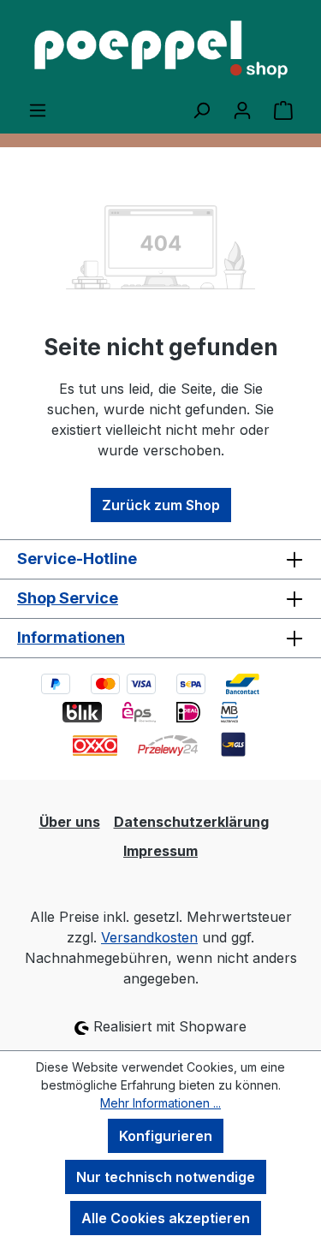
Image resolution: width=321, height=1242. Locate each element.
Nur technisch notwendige (165, 1177)
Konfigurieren (165, 1135)
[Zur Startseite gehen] (160, 50)
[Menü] (37, 109)
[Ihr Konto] (242, 109)
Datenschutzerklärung (191, 821)
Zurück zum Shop (161, 505)
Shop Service (67, 598)
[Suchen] (201, 109)
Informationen (71, 637)
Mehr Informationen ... (160, 1103)
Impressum (160, 850)
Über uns (69, 821)
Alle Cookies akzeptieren (165, 1218)
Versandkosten (149, 937)
